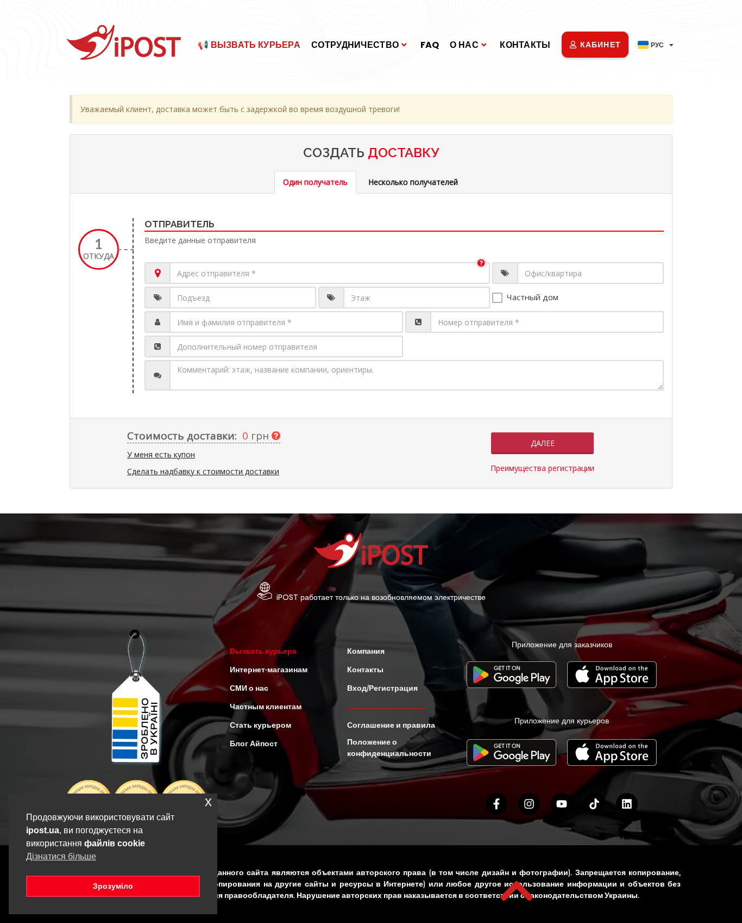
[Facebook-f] (496, 804)
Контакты (525, 45)
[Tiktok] (594, 804)
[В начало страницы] (517, 891)
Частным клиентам (265, 707)
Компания (366, 651)
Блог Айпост (254, 743)
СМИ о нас (249, 688)
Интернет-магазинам (268, 670)
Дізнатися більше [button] (61, 856)
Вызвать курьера (263, 651)
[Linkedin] (627, 804)
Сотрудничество (355, 45)
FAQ (429, 45)
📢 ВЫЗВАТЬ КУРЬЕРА (249, 45)
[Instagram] (529, 804)
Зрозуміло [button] (113, 886)
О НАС (464, 45)
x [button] (208, 801)
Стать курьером (260, 725)
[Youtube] (562, 804)
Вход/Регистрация (382, 688)
